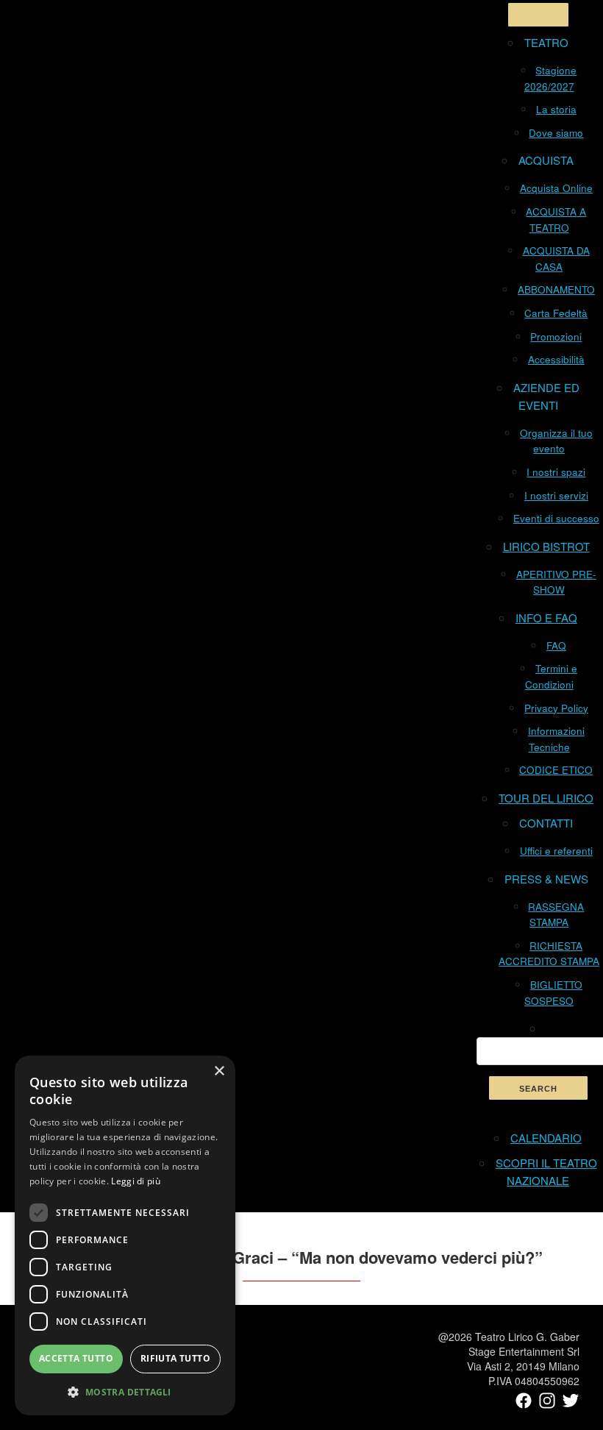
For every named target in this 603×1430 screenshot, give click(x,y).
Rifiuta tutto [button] (175, 1358)
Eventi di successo (556, 518)
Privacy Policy (556, 708)
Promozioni (556, 337)
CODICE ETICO (556, 770)
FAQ (556, 645)
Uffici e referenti (556, 851)
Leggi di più (135, 1181)
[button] (125, 1392)
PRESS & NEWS (546, 878)
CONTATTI (546, 822)
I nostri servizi (556, 495)
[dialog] (125, 1235)
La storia (556, 109)
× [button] (218, 1071)
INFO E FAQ (546, 617)
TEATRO (546, 42)
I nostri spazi (556, 472)
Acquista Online (556, 188)
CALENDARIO (546, 1137)
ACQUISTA (546, 160)
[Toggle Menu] (538, 14)
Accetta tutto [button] (76, 1358)
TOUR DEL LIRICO (546, 797)
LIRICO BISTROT (546, 546)
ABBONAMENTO (556, 289)
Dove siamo (556, 133)
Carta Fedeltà (556, 313)
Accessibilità (556, 359)
